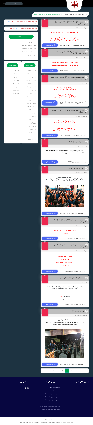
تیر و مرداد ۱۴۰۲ (32, 90)
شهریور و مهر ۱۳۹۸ (31, 103)
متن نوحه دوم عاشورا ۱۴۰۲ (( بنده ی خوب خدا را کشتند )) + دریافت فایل (70, 53)
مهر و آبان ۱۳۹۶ (32, 110)
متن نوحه (82, 45)
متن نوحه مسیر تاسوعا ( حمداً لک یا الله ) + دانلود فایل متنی (69, 246)
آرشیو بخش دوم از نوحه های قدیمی (51, 409)
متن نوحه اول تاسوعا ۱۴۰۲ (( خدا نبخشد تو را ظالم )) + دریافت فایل (68, 111)
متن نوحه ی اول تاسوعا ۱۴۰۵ (29, 55)
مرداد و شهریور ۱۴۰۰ (31, 97)
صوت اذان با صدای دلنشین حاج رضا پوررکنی (70, 278)
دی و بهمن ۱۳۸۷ (32, 139)
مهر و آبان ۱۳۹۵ (32, 113)
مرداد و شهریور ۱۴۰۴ (31, 74)
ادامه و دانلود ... (48, 45)
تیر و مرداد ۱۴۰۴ (32, 77)
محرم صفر (16, 77)
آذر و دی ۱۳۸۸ (32, 136)
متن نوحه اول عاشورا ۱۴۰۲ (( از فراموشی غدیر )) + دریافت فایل (69, 23)
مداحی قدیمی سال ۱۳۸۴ (76, 142)
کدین (42, 420)
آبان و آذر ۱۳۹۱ (32, 126)
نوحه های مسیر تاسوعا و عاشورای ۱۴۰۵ (50, 406)
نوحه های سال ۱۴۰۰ (78, 311)
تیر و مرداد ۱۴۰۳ (32, 83)
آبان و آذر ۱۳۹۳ (32, 119)
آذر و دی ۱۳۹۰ (33, 129)
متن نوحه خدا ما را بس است (29, 45)
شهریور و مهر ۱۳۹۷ (31, 106)
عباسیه (83, 213)
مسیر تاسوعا (77, 103)
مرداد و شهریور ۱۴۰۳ (31, 80)
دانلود (60, 296)
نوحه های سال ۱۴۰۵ (31, 42)
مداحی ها (82, 162)
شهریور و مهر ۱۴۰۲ (31, 87)
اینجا (9, 21)
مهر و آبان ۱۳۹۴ (32, 116)
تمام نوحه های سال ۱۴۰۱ (76, 168)
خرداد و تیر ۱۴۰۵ (32, 70)
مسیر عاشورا (76, 45)
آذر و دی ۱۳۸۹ (33, 133)
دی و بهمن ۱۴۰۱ (32, 93)
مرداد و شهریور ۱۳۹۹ (31, 100)
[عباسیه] (74, 6)
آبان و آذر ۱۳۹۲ (32, 123)
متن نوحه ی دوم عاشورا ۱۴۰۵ (29, 52)
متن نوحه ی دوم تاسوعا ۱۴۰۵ (29, 48)
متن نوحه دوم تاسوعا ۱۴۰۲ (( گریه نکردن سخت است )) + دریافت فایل (68, 78)
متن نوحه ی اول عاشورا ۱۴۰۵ (52, 403)
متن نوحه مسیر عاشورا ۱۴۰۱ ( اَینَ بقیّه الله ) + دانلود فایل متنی (69, 221)
